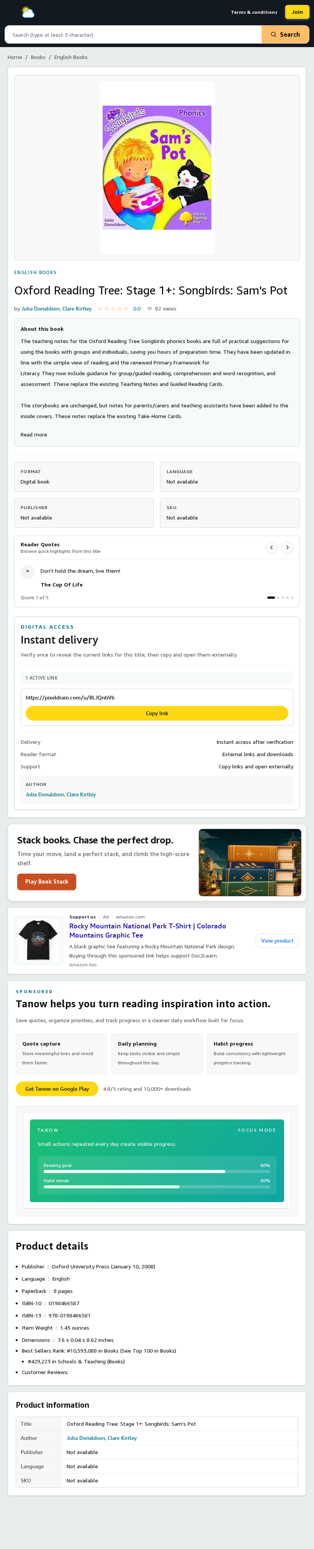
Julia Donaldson (40, 308)
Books (38, 57)
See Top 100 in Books (148, 1350)
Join (297, 11)
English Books (71, 57)
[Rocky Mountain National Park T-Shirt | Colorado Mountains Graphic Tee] (38, 940)
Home (15, 57)
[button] (34, 434)
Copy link (157, 713)
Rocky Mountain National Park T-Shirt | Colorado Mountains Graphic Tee (147, 931)
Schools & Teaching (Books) (91, 1361)
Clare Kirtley (77, 308)
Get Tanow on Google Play (57, 1088)
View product (277, 940)
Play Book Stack (46, 881)
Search (290, 34)
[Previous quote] (272, 547)
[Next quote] (287, 547)
